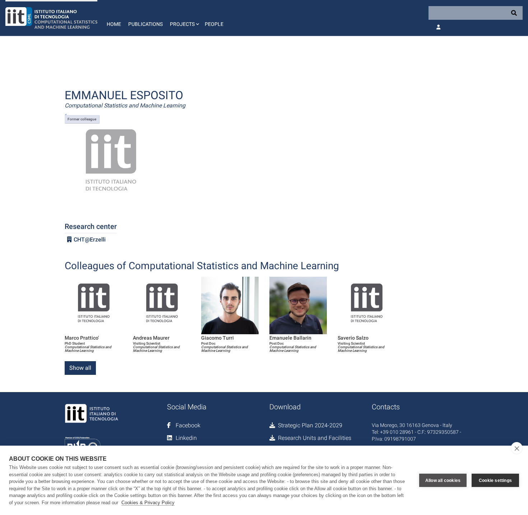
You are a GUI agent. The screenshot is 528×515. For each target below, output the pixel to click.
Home (114, 24)
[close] (517, 448)
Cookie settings (495, 480)
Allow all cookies (442, 480)
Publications (145, 24)
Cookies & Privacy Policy (148, 502)
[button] (183, 18)
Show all (80, 367)
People (214, 24)
